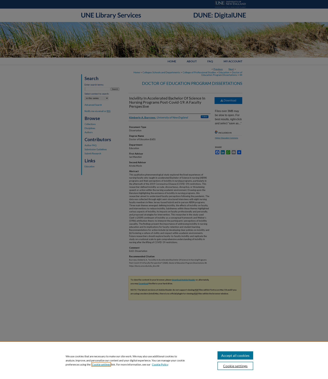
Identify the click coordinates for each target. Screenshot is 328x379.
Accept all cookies (235, 355)
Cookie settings (101, 364)
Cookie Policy (160, 364)
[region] (164, 360)
